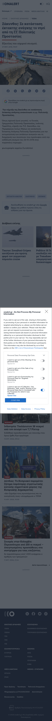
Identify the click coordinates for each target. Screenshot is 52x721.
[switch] (43, 360)
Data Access (26, 409)
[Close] (47, 312)
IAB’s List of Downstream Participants (29, 348)
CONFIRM (15, 400)
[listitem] (26, 355)
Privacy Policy (39, 409)
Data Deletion (12, 409)
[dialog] (26, 360)
